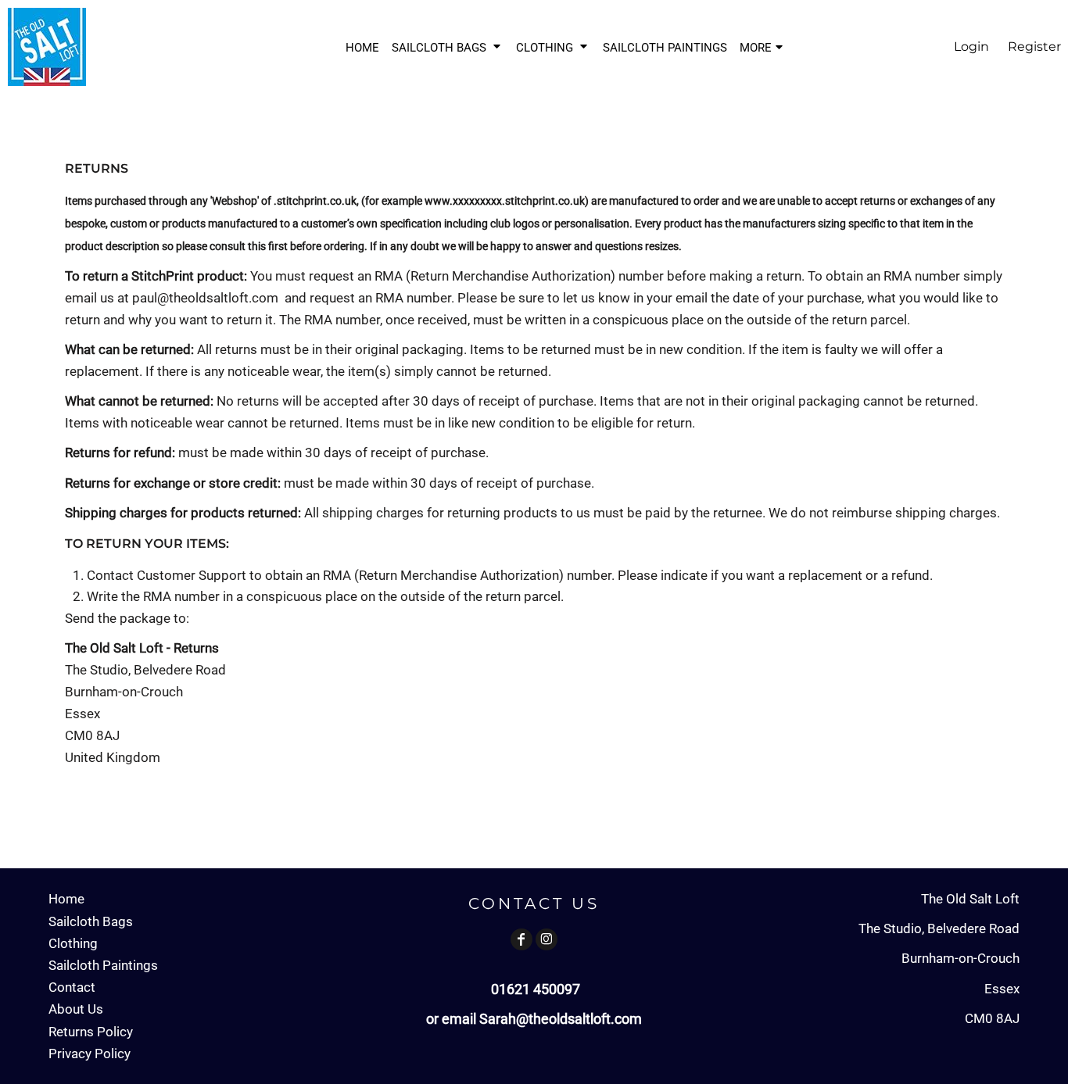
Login (971, 46)
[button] (447, 47)
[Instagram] (546, 939)
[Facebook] (521, 939)
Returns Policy (90, 1031)
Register (1034, 46)
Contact (71, 987)
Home (66, 899)
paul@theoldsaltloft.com (205, 298)
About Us (75, 1009)
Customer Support (191, 575)
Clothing (73, 943)
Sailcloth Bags (90, 921)
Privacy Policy (89, 1053)
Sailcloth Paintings (103, 965)
